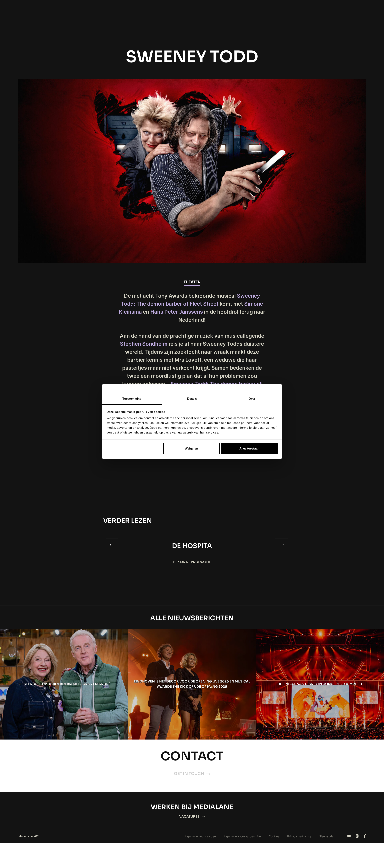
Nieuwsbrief (326, 836)
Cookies (274, 836)
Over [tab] (252, 398)
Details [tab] (192, 398)
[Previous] (112, 545)
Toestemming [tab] (131, 398)
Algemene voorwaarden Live (242, 836)
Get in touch (189, 773)
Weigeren (191, 448)
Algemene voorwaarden (200, 836)
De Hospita (192, 546)
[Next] (281, 545)
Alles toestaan (249, 448)
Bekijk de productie (192, 562)
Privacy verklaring (299, 836)
